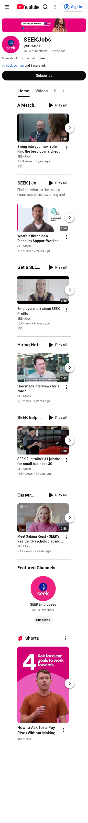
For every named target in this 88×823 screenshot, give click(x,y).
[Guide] (7, 7)
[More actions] (66, 148)
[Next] (70, 128)
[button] (63, 91)
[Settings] (55, 7)
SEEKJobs (24, 156)
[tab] (24, 91)
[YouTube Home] (28, 7)
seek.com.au (14, 65)
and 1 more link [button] (35, 65)
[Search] (45, 7)
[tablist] (44, 91)
